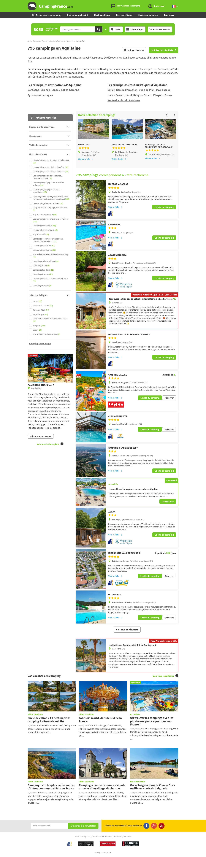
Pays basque (163, 90)
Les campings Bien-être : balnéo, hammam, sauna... (47, 177)
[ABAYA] (91, 528)
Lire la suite (168, 501)
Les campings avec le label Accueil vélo (50, 279)
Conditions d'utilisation (102, 837)
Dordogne (33, 90)
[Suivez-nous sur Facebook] (146, 826)
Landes (55, 90)
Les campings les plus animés (48, 203)
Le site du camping (164, 207)
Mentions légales (82, 837)
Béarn (168, 95)
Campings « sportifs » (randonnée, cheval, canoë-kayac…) (48, 240)
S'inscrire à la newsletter (83, 825)
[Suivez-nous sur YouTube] (161, 826)
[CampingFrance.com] (103, 6)
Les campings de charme (45, 230)
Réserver (169, 397)
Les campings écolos (44, 245)
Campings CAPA (41, 265)
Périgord (158, 95)
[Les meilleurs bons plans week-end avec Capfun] (91, 492)
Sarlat (111, 90)
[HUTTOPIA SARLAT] (91, 199)
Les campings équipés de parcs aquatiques (46, 190)
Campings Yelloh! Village (46, 261)
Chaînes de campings (148, 15)
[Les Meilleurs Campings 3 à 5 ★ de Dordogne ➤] (91, 655)
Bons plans (169, 15)
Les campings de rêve (44, 225)
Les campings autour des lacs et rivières (50, 220)
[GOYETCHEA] (91, 607)
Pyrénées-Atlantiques (40, 95)
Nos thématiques (102, 15)
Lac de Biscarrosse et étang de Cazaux (130, 95)
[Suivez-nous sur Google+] (154, 826)
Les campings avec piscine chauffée (50, 167)
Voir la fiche (113, 207)
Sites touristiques (124, 15)
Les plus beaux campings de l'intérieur (50, 208)
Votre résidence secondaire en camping (50, 255)
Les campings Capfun (44, 250)
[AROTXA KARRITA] (91, 271)
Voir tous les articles (163, 675)
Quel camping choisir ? (77, 15)
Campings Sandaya (43, 270)
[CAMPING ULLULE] (91, 391)
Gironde (45, 90)
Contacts (127, 837)
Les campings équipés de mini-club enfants (48, 184)
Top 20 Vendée (41, 234)
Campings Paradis (42, 285)
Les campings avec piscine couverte (50, 171)
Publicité (117, 837)
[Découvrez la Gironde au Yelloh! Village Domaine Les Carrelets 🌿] (91, 311)
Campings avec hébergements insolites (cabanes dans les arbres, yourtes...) (51, 197)
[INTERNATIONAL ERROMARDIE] (91, 569)
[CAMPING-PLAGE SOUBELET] (91, 460)
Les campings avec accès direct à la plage (51, 161)
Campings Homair (43, 274)
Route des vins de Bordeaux (124, 100)
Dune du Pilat (147, 90)
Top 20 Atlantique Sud (45, 214)
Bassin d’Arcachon (126, 90)
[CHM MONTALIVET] (91, 427)
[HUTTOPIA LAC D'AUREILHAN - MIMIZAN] (91, 349)
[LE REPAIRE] (91, 235)
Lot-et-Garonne (70, 90)
